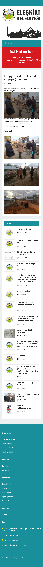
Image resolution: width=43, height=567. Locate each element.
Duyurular (5, 470)
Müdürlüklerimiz (8, 452)
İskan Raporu (6, 492)
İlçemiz (4, 515)
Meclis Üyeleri (7, 444)
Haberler (9, 60)
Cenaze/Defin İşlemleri (10, 501)
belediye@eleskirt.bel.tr (16, 545)
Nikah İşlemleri (7, 484)
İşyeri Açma (6, 488)
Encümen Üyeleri (8, 448)
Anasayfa (16, 57)
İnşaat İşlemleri (7, 497)
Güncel (28, 57)
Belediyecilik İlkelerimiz (10, 439)
